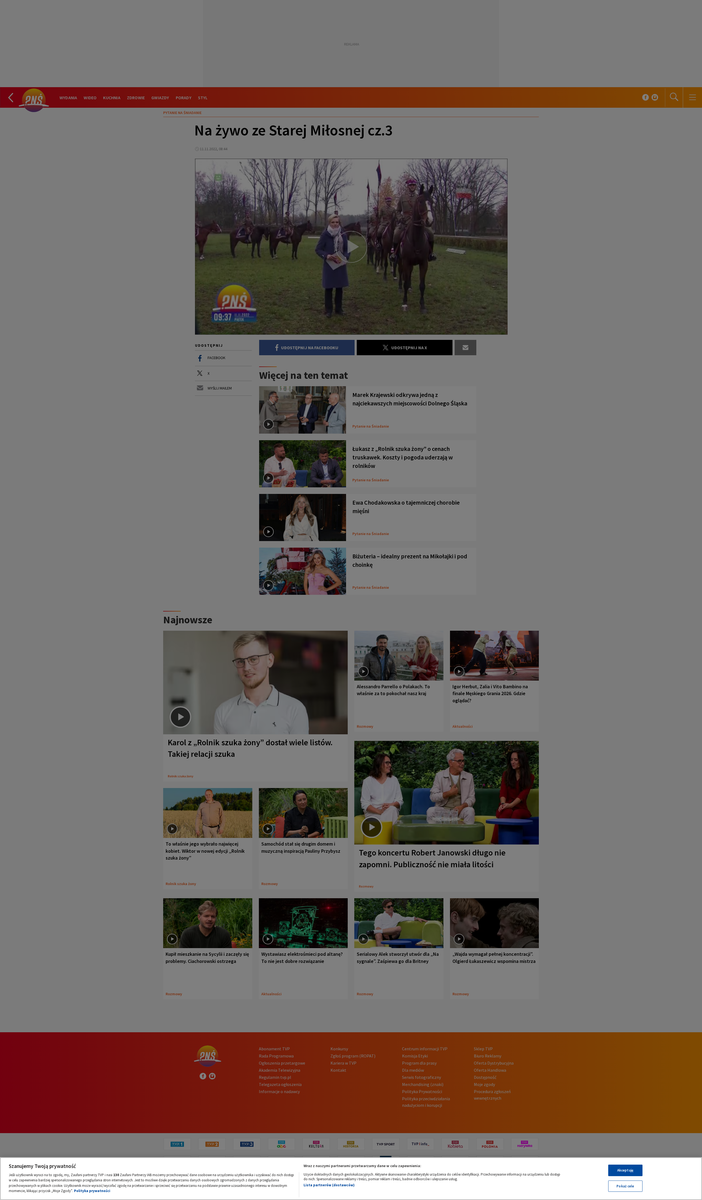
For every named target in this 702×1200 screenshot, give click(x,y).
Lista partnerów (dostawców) (329, 1185)
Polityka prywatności (92, 1190)
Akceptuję (625, 1170)
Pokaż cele (625, 1186)
